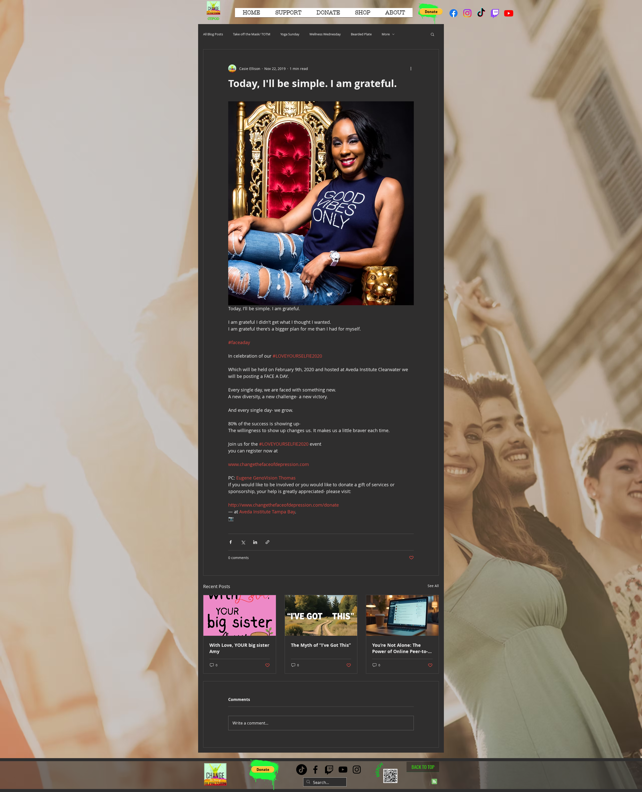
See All (433, 585)
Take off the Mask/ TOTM (251, 34)
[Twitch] (495, 13)
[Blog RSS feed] (434, 782)
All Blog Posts (213, 34)
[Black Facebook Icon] (315, 769)
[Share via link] (267, 542)
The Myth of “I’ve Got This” (321, 645)
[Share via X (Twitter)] (242, 542)
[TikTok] (481, 13)
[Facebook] (453, 13)
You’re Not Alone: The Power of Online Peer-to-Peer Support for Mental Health (400, 648)
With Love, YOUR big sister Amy (239, 648)
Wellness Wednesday (325, 34)
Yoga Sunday (289, 34)
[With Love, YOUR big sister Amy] (239, 615)
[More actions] (411, 68)
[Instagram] (467, 13)
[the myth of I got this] (321, 615)
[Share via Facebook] (230, 542)
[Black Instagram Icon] (356, 769)
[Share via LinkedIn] (255, 542)
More (386, 34)
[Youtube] (508, 13)
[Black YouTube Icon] (343, 769)
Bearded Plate (361, 34)
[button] (288, 14)
